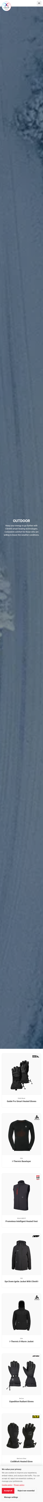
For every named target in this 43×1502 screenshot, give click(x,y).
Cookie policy (7, 1485)
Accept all (8, 1491)
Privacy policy (19, 1485)
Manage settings (11, 1497)
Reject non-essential (26, 1491)
